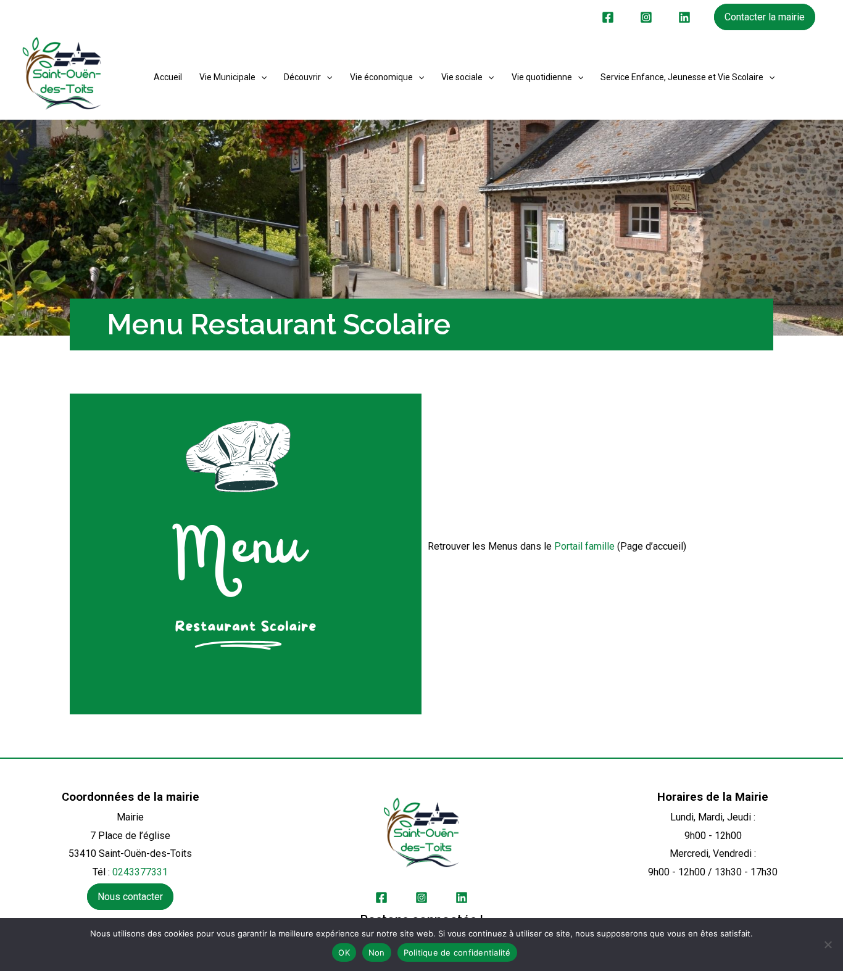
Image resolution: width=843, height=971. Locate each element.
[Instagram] (646, 17)
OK (344, 952)
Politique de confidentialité (457, 952)
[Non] (827, 944)
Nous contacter (130, 897)
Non (376, 952)
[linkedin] (461, 897)
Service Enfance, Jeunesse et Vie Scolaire (681, 77)
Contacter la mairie (765, 17)
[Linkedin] (684, 17)
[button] (261, 77)
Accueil (168, 77)
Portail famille (584, 546)
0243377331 (140, 872)
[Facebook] (608, 17)
